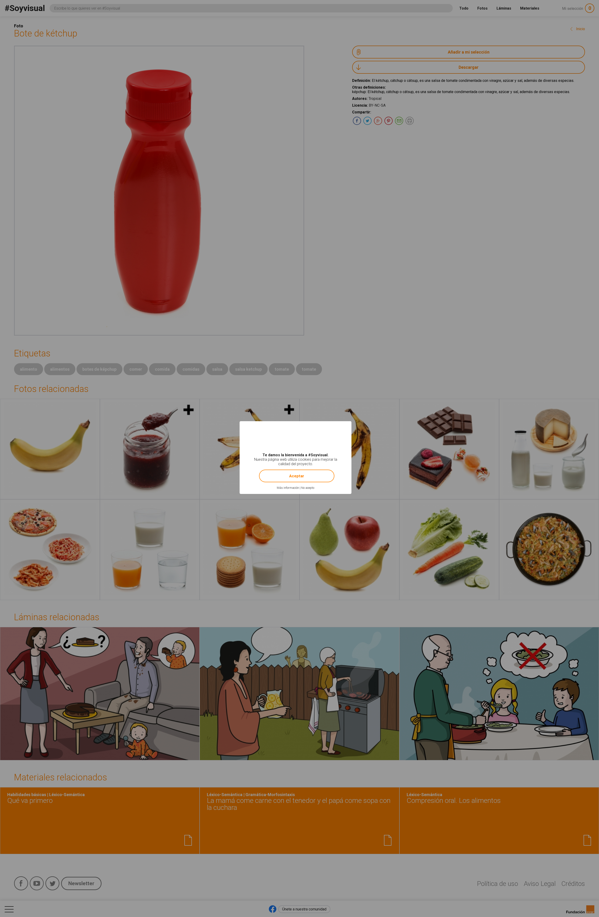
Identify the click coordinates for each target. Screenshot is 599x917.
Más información (288, 487)
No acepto (307, 487)
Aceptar (296, 476)
